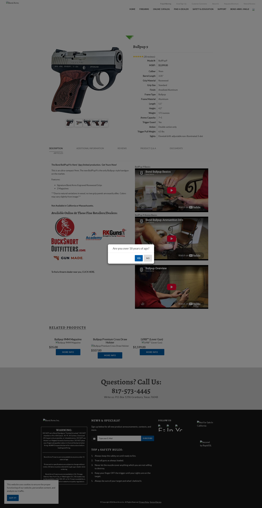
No (148, 258)
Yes (139, 258)
